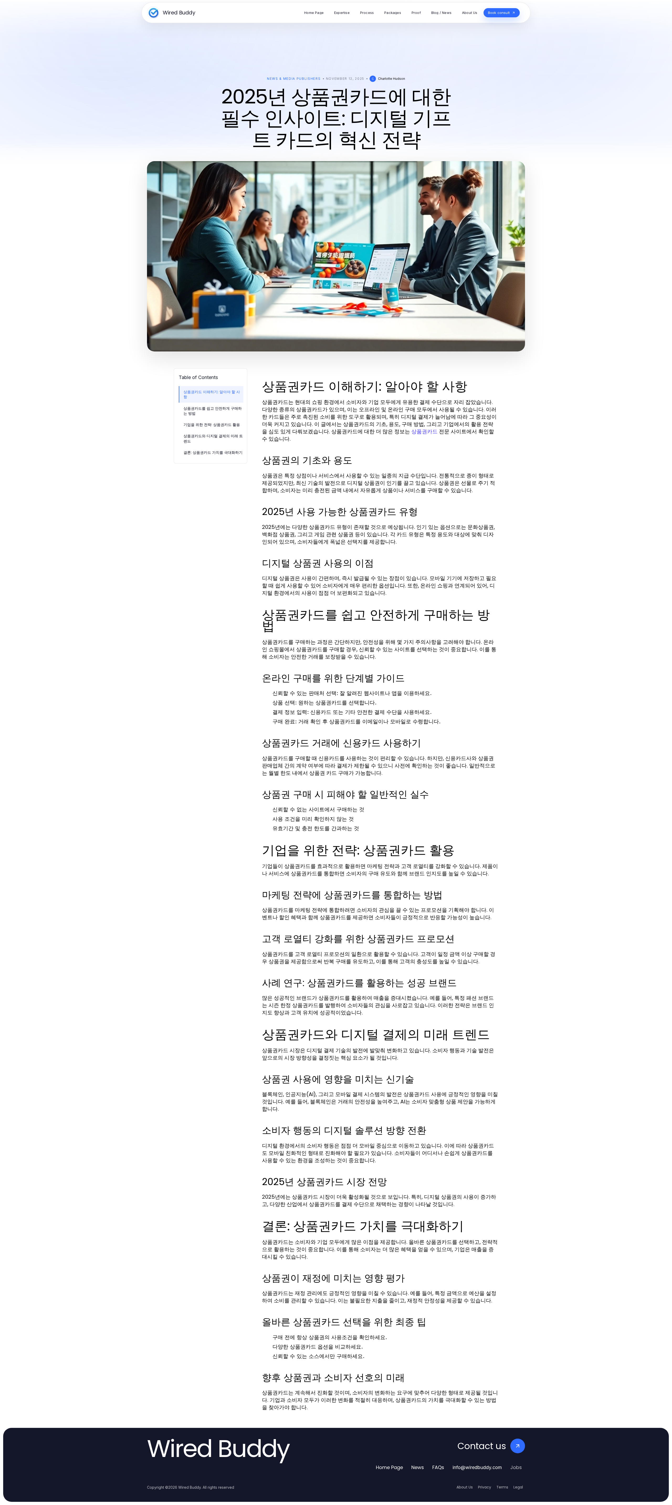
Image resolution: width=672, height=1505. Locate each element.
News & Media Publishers (294, 79)
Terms (502, 1487)
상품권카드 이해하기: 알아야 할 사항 (211, 394)
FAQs (438, 1467)
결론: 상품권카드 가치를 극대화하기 (213, 452)
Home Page (389, 1467)
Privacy (484, 1487)
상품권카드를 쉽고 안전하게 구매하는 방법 (212, 410)
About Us (464, 1487)
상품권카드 (424, 431)
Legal (518, 1487)
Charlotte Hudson (391, 79)
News (417, 1467)
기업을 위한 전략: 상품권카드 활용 (211, 424)
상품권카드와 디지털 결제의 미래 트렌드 (213, 438)
